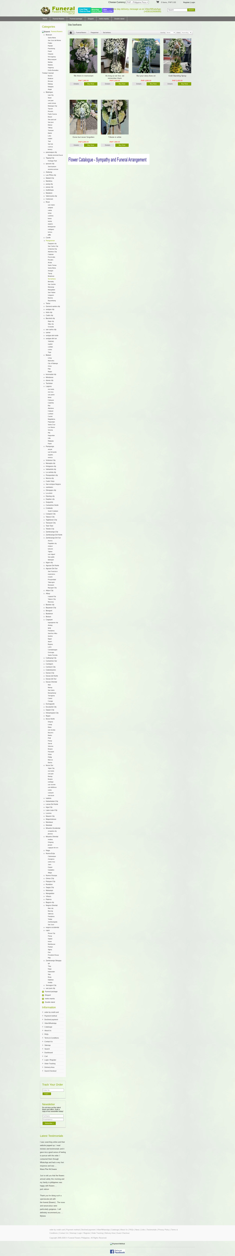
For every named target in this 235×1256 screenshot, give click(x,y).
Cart (46, 1056)
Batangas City (52, 106)
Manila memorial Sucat (55, 155)
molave (50, 546)
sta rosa (50, 392)
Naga (48, 850)
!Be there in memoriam (83, 76)
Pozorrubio (51, 257)
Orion (50, 366)
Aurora (50, 540)
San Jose (51, 924)
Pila (49, 433)
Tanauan (51, 130)
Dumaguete (50, 704)
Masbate (49, 825)
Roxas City (51, 933)
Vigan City (51, 768)
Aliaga (50, 872)
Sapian (50, 939)
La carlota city (51, 472)
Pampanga (50, 446)
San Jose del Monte (54, 40)
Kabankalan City (52, 801)
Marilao (50, 62)
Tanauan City (51, 523)
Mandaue (49, 822)
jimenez (50, 834)
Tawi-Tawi (49, 526)
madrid (50, 344)
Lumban (50, 413)
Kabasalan (51, 971)
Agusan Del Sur (52, 568)
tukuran (50, 549)
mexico (50, 457)
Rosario (50, 111)
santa (50, 790)
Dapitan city (50, 499)
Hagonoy (51, 67)
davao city (49, 380)
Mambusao (51, 944)
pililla (49, 235)
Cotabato (49, 508)
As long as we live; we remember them (114, 77)
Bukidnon (49, 614)
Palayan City (50, 881)
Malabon (49, 193)
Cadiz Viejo (50, 481)
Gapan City (50, 710)
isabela (48, 798)
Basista (50, 298)
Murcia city (50, 478)
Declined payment (51, 1020)
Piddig (50, 757)
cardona (50, 216)
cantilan (50, 347)
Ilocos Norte (50, 719)
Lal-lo (49, 647)
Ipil (49, 963)
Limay (50, 358)
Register (186, 2)
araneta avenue (53, 169)
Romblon (49, 884)
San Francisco (53, 571)
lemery (50, 149)
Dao (49, 952)
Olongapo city (51, 490)
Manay (50, 687)
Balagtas (51, 86)
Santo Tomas (52, 265)
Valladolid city (51, 469)
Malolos (50, 65)
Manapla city (50, 463)
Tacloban (49, 383)
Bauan (50, 117)
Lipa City (51, 95)
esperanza (51, 574)
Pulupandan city (52, 475)
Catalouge (48, 1027)
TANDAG (51, 341)
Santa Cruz (51, 424)
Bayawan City (51, 608)
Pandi (50, 51)
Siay (49, 974)
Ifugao (48, 716)
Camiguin (49, 664)
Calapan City (50, 514)
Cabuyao (51, 400)
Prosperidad (52, 579)
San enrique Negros (53, 484)
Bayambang (52, 300)
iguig (49, 628)
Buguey (50, 644)
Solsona (50, 746)
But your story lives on (146, 76)
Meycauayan (52, 59)
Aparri (50, 641)
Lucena (48, 813)
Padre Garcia (52, 114)
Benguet (49, 611)
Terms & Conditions (51, 1038)
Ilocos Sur (49, 765)
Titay (49, 966)
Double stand (119, 19)
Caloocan (49, 199)
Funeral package (76, 19)
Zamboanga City (52, 532)
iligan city (49, 562)
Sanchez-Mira (52, 633)
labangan (51, 560)
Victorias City (50, 460)
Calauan (50, 411)
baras (50, 218)
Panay (50, 936)
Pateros (49, 899)
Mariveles (51, 360)
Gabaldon (51, 870)
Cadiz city (49, 315)
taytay (50, 221)
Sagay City (50, 887)
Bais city (50, 908)
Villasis (48, 896)
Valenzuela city (51, 196)
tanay (50, 213)
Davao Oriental (51, 682)
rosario (50, 577)
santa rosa (51, 862)
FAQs (46, 1034)
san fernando (52, 452)
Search (47, 1049)
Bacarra (50, 732)
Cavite (48, 238)
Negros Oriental (52, 905)
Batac (50, 727)
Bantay (50, 776)
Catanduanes (51, 670)
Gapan (50, 867)
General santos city (53, 306)
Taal (49, 141)
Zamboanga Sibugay (53, 961)
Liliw (49, 438)
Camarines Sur (51, 661)
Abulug (50, 625)
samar (48, 332)
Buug (49, 977)
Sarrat (50, 743)
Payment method (50, 1016)
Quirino (50, 636)
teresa (50, 232)
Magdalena (51, 419)
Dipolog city (50, 496)
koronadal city (51, 374)
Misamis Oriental (52, 837)
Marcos (50, 760)
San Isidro (51, 690)
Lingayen (51, 295)
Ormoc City (50, 878)
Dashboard (48, 1053)
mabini (50, 138)
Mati (49, 685)
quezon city (50, 164)
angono (50, 224)
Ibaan (50, 98)
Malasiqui (49, 890)
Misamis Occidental (53, 828)
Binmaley (51, 281)
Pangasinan (50, 241)
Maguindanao (51, 819)
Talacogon (51, 582)
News (137, 1230)
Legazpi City (52, 596)
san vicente (51, 784)
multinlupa (50, 190)
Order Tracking (49, 1064)
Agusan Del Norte (52, 565)
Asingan (50, 270)
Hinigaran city (51, 466)
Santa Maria (52, 37)
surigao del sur (51, 338)
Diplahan (51, 980)
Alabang (49, 172)
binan (49, 397)
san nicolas (51, 730)
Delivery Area (49, 1067)
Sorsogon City (51, 985)
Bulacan (49, 35)
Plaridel (50, 46)
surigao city (50, 309)
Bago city (51, 321)
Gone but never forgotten (83, 137)
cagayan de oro (53, 847)
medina (50, 839)
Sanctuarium (52, 166)
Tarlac (48, 303)
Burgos (50, 749)
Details (76, 84)
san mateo (51, 205)
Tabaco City (50, 517)
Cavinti (50, 416)
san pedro (51, 394)
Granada (51, 326)
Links (143, 1230)
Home (45, 19)
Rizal (48, 202)
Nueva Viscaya (51, 875)
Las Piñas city (51, 175)
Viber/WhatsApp (50, 1023)
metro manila (104, 19)
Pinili (49, 738)
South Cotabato (53, 511)
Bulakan (50, 78)
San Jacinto (52, 284)
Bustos (50, 76)
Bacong (50, 911)
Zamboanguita (52, 922)
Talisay (50, 127)
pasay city (49, 187)
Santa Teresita (52, 655)
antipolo (50, 207)
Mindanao (49, 377)
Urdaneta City (52, 249)
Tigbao (50, 551)
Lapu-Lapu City (51, 810)
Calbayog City (51, 658)
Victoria (50, 430)
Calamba (51, 403)
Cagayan (49, 620)
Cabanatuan (52, 856)
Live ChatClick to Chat (84, 10)
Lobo (49, 136)
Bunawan (51, 585)
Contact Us (48, 1042)
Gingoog (50, 842)
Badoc (50, 735)
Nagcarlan (51, 435)
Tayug (50, 273)
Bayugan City (52, 588)
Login (193, 2)
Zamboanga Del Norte (54, 535)
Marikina (49, 181)
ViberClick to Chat (107, 10)
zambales (49, 487)
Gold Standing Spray (177, 76)
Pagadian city (52, 543)
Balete (50, 133)
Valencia (50, 914)
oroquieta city (52, 831)
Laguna (49, 386)
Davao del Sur (51, 679)
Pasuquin (51, 751)
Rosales (50, 260)
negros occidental (52, 927)
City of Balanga (53, 363)
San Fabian (51, 292)
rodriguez (51, 229)
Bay (49, 405)
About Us (47, 1031)
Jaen (49, 864)
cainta (50, 210)
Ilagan (50, 639)
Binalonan (51, 276)
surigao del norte (52, 335)
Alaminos (51, 408)
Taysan (50, 108)
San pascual (52, 119)
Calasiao (51, 254)
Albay (48, 593)
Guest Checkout (50, 1071)
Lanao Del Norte (52, 804)
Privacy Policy (164, 1230)
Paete (50, 443)
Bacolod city (50, 318)
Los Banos (51, 427)
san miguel (51, 554)
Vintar (50, 754)
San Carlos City (53, 246)
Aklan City (49, 590)
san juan (50, 100)
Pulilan (50, 43)
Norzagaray (52, 57)
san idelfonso (52, 787)
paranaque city (51, 152)
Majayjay (51, 441)
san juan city (50, 988)
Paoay (50, 741)
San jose (51, 122)
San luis (50, 144)
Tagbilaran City (51, 520)
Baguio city (50, 902)
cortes (50, 349)
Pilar (49, 369)
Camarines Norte (52, 505)
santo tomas (52, 103)
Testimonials (152, 1230)
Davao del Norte (52, 676)
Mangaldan (51, 290)
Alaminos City (52, 251)
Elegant (91, 19)
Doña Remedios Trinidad (50, 70)
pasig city (49, 184)
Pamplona (51, 630)
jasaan (50, 845)
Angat (50, 89)
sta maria (51, 389)
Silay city (51, 324)
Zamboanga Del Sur (53, 538)
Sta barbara (52, 279)
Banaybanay (52, 693)
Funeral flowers (58, 19)
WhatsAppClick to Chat (96, 10)
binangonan (51, 226)
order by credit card (51, 1012)
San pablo (51, 557)
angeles (50, 455)
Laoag (50, 724)
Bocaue (50, 81)
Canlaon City (50, 667)
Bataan (48, 355)
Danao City (50, 673)
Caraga (50, 701)
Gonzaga (51, 652)
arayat (50, 449)
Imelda (50, 982)
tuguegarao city (53, 622)
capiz (48, 930)
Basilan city (50, 605)
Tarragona (51, 695)
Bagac (50, 371)
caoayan (51, 793)
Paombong (51, 48)
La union (49, 493)
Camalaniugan (52, 649)
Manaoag (51, 287)
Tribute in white (114, 137)
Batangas (49, 92)
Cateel (50, 698)
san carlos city (51, 329)
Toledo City (50, 529)
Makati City (50, 178)
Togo (49, 352)
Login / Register (50, 1060)
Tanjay (50, 919)
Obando (50, 54)
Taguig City (50, 158)
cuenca (50, 147)
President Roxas (53, 955)
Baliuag (50, 84)
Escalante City (51, 707)
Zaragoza (51, 859)
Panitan (50, 947)
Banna (50, 762)
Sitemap (47, 1045)
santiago (50, 782)
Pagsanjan (51, 422)
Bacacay (51, 602)
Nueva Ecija (50, 853)
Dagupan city (52, 243)
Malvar (50, 125)
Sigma (50, 949)
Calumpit (51, 73)
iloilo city (49, 312)
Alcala (50, 262)
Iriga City (49, 807)
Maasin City (50, 816)
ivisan (50, 941)
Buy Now (90, 84)
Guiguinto (49, 502)
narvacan (51, 795)
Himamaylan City (52, 713)
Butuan (48, 617)
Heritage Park (52, 161)
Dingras (50, 722)
